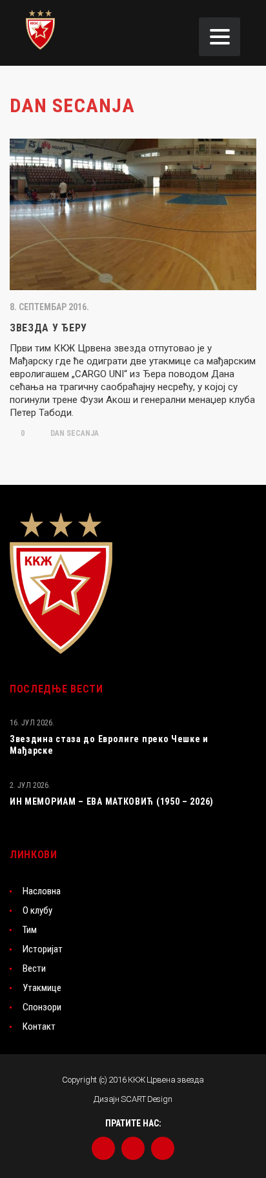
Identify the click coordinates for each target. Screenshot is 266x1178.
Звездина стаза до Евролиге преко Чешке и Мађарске (109, 745)
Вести (34, 968)
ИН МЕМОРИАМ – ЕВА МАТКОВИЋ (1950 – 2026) (112, 801)
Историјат (43, 949)
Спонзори (42, 1007)
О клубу (37, 910)
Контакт (39, 1026)
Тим (30, 930)
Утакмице (42, 988)
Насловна (42, 891)
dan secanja (73, 433)
